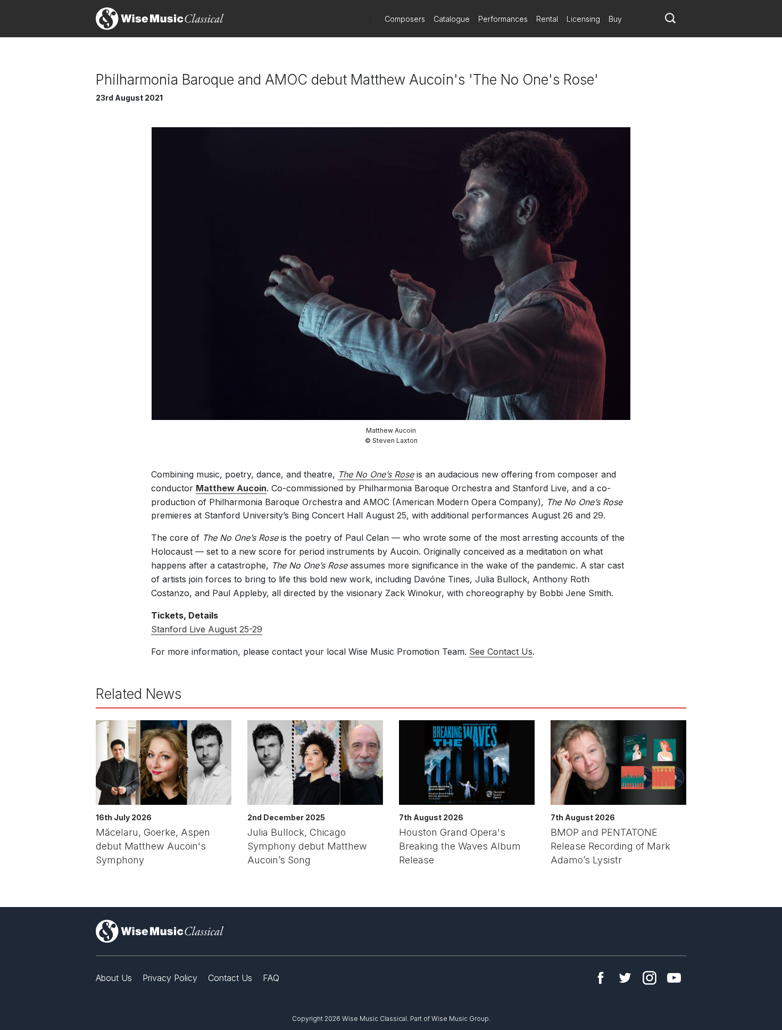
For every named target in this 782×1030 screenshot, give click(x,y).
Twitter (625, 978)
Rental (547, 18)
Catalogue (452, 18)
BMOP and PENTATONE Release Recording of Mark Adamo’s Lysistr (610, 846)
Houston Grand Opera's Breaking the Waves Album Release (460, 846)
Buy (615, 18)
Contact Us (230, 978)
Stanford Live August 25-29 (206, 629)
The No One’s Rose (376, 474)
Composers (405, 18)
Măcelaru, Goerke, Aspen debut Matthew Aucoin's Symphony (153, 846)
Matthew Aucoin (231, 488)
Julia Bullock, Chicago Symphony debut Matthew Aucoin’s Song (307, 846)
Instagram (649, 978)
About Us (114, 978)
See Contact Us (501, 651)
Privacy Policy (170, 978)
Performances (503, 18)
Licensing (583, 18)
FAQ (271, 978)
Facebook (601, 978)
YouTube (674, 978)
